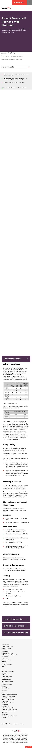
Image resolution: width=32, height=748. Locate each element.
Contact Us (6, 117)
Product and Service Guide (8, 696)
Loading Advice (5, 704)
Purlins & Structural (6, 675)
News (4, 157)
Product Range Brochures (8, 698)
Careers (4, 661)
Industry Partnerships (7, 665)
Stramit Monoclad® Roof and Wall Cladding (12, 59)
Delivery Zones (5, 706)
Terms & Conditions (6, 724)
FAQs (3, 666)
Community (4, 658)
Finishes (4, 686)
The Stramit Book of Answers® (9, 716)
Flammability (5, 714)
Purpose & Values (6, 648)
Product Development (7, 653)
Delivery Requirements (7, 708)
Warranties (4, 713)
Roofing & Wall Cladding (17, 56)
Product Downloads (7, 693)
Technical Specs (19, 39)
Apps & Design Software (8, 699)
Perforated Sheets (6, 680)
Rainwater (4, 673)
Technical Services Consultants (9, 655)
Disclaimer (16, 724)
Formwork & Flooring (7, 676)
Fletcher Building (6, 660)
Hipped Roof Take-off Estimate (9, 709)
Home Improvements (7, 684)
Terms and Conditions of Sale (9, 711)
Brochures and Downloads (22, 44)
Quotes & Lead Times (7, 647)
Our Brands (5, 663)
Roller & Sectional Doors (8, 681)
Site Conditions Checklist (8, 703)
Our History (5, 650)
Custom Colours (6, 688)
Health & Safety (5, 651)
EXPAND (29, 746)
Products (7, 56)
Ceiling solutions (6, 678)
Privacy (22, 724)
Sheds (3, 683)
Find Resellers (7, 120)
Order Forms (5, 701)
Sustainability (5, 656)
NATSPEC (4, 717)
